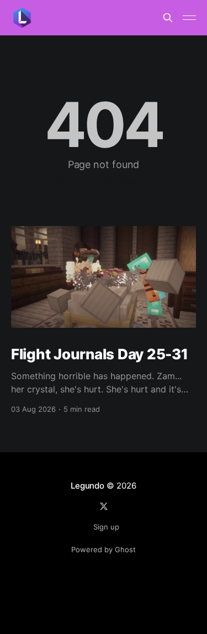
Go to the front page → (103, 180)
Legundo (87, 485)
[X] (103, 506)
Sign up (106, 526)
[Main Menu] (189, 17)
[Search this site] (168, 18)
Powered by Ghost (103, 549)
